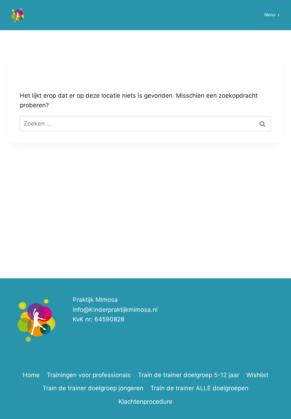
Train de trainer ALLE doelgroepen (199, 388)
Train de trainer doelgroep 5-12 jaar (188, 375)
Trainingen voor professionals (89, 375)
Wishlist (257, 375)
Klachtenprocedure (145, 401)
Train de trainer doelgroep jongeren (93, 388)
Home (31, 375)
